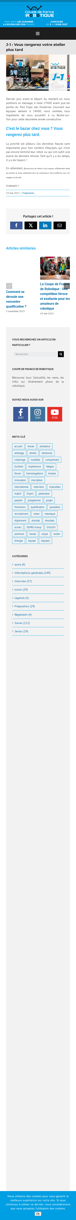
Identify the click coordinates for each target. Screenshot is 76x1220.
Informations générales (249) (32, 573)
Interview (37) (23, 581)
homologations (34, 473)
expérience (34, 466)
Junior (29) (21, 589)
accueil (18, 446)
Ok (38, 1213)
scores (17, 527)
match (17, 493)
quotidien (55, 507)
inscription (37, 480)
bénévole (47, 453)
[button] (9, 286)
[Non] (71, 1205)
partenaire (44, 493)
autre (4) (20, 564)
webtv (56, 533)
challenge (20, 459)
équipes (45, 540)
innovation (20, 480)
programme (34, 500)
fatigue (50, 466)
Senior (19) (21, 631)
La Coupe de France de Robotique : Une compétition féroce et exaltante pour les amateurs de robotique (55, 268)
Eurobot (18, 466)
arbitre (32, 453)
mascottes (54, 486)
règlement (20, 520)
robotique (50, 513)
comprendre (52, 459)
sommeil (19, 533)
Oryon (30, 493)
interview (39, 486)
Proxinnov (20, 507)
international (21, 486)
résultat (35, 520)
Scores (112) (22, 623)
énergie (18, 540)
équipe (32, 540)
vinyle (44, 533)
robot (36, 513)
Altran (31, 446)
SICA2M (51, 527)
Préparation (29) (25, 606)
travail (32, 533)
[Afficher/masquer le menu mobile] (38, 33)
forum (17, 473)
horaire (52, 473)
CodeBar (35, 459)
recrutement (21, 513)
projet (49, 500)
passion (18, 500)
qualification (37, 507)
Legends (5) (22, 598)
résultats (49, 520)
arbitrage (19, 453)
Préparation (28, 192)
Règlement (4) (23, 614)
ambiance (45, 446)
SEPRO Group (34, 527)
